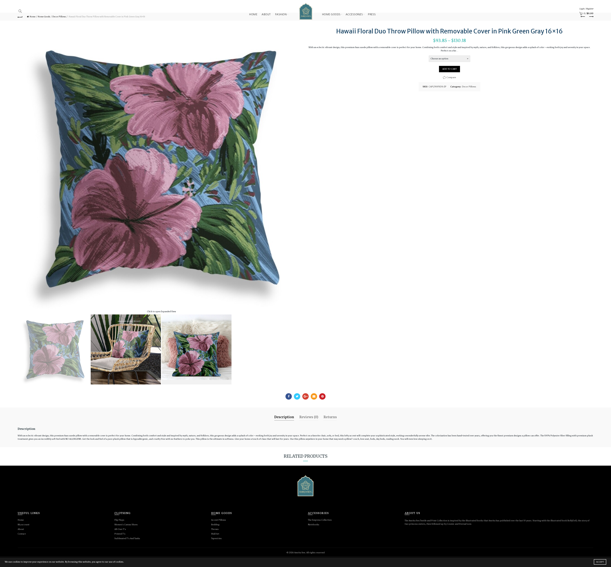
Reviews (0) (308, 417)
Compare (451, 77)
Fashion (281, 14)
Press (372, 14)
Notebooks (313, 524)
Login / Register (586, 8)
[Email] (314, 396)
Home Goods (331, 14)
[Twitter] (297, 396)
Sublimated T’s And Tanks (127, 538)
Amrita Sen (299, 552)
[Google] (305, 396)
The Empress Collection (320, 520)
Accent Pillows (218, 520)
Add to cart (449, 69)
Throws (215, 529)
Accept (600, 562)
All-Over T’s (120, 529)
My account (23, 524)
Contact (22, 533)
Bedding (215, 524)
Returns (330, 417)
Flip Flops (119, 520)
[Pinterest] (322, 396)
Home (253, 14)
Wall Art (215, 533)
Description (284, 417)
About (266, 14)
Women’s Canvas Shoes (126, 524)
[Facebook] (288, 396)
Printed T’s (119, 533)
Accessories (354, 14)
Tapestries (216, 538)
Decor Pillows (469, 86)
